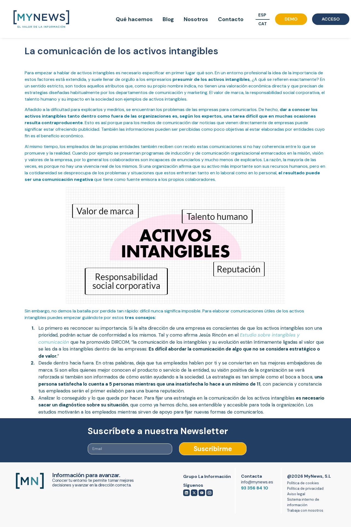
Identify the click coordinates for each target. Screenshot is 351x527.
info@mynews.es (257, 482)
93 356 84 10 (254, 488)
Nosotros (196, 19)
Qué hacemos (134, 19)
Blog (168, 19)
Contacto (231, 19)
